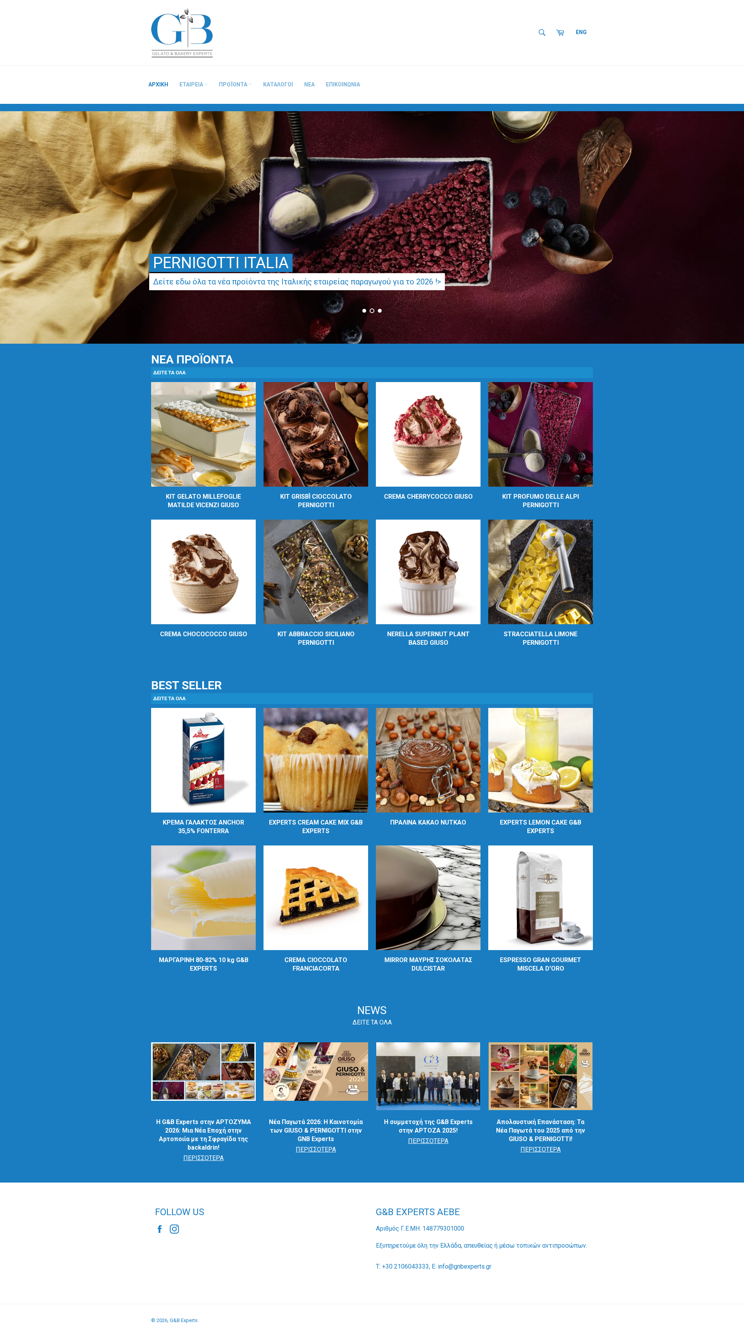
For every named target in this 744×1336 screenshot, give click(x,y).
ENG (581, 32)
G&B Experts (184, 1320)
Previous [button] (15, 230)
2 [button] (372, 311)
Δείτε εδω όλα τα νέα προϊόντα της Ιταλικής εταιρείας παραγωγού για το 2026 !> (297, 281)
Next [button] (728, 230)
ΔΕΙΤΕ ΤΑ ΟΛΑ (372, 1022)
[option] (372, 227)
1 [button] (364, 311)
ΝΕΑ (309, 84)
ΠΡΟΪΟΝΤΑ (233, 84)
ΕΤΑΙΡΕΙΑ (191, 84)
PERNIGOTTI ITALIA (221, 263)
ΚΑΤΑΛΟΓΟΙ (278, 84)
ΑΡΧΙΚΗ (158, 84)
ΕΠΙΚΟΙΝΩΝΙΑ (343, 84)
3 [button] (380, 311)
